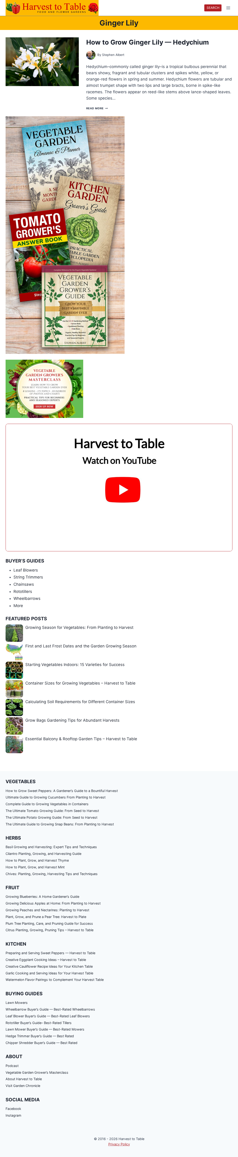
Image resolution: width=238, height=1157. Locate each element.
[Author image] (91, 55)
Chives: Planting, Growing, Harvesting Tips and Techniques (52, 874)
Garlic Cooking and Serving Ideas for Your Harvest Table (49, 973)
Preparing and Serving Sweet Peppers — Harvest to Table (50, 953)
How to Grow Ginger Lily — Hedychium (147, 42)
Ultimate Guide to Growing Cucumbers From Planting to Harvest (56, 797)
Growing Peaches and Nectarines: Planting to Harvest (47, 910)
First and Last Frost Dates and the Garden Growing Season (80, 646)
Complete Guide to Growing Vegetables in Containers (47, 804)
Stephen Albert (113, 55)
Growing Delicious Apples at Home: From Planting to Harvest (53, 903)
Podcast (12, 1066)
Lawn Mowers (17, 1003)
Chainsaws (23, 584)
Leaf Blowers (25, 570)
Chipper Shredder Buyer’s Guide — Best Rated (41, 1043)
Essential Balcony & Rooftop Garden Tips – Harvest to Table (81, 739)
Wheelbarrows (26, 598)
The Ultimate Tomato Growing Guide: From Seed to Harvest (52, 811)
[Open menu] (228, 8)
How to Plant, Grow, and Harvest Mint (35, 867)
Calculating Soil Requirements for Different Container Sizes (80, 701)
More (18, 605)
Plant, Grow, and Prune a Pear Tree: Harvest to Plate (46, 917)
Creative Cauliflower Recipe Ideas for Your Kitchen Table (49, 966)
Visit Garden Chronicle (23, 1086)
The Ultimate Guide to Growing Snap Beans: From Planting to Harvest (60, 824)
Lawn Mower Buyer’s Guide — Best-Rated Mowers (45, 1029)
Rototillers (22, 591)
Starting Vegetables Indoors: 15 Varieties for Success (75, 664)
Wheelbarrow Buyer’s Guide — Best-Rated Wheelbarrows (50, 1009)
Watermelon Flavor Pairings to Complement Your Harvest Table (55, 980)
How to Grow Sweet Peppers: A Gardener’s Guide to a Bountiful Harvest (62, 791)
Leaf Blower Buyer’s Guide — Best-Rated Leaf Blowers (48, 1016)
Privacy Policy (119, 1144)
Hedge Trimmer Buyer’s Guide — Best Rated (40, 1036)
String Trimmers (28, 577)
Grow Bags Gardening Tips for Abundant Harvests (72, 720)
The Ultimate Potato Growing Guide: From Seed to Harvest (51, 817)
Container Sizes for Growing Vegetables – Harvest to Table (80, 683)
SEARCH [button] (213, 8)
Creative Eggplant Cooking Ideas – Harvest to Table (46, 960)
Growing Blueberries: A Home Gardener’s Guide (42, 896)
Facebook (13, 1109)
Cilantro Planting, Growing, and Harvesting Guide (43, 854)
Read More (97, 108)
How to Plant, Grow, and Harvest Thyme (37, 860)
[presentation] (42, 61)
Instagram (13, 1115)
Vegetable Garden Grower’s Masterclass (37, 1072)
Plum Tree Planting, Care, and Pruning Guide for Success (49, 923)
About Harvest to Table (24, 1079)
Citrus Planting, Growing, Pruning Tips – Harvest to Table (49, 930)
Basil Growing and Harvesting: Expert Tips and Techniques (51, 847)
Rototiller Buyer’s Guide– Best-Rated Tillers (39, 1023)
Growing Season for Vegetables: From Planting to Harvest (79, 627)
